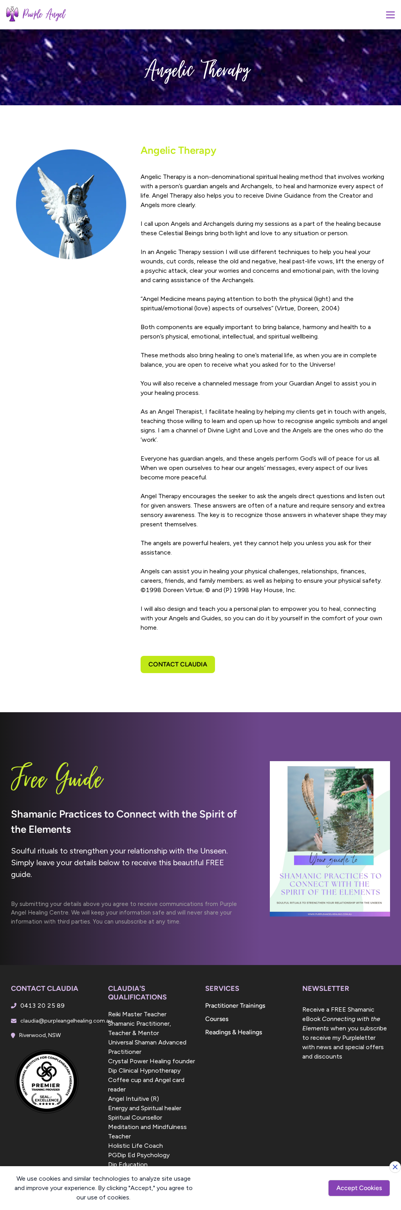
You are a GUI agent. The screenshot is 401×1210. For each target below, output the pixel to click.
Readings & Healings (233, 1032)
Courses (216, 1019)
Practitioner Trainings (235, 1005)
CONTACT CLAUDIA (177, 664)
